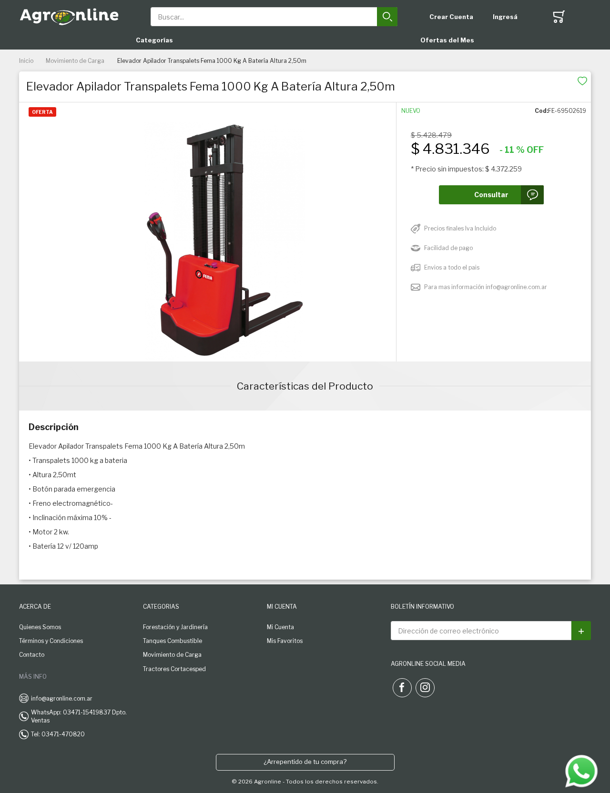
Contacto (31, 654)
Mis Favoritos (285, 640)
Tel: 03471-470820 (58, 734)
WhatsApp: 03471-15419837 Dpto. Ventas (79, 716)
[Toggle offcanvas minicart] (559, 17)
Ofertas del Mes (447, 40)
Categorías (154, 40)
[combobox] (274, 16)
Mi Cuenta (280, 627)
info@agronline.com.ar (61, 698)
